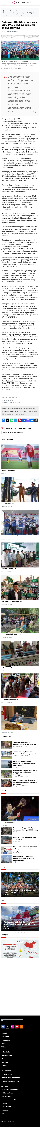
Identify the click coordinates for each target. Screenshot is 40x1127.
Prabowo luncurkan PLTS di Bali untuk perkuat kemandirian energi (25, 849)
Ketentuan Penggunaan (10, 1089)
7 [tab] (24, 932)
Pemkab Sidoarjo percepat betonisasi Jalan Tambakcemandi (18, 502)
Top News (5, 791)
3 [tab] (20, 898)
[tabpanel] (20, 884)
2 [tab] (17, 898)
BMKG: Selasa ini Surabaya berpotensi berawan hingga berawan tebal (23, 858)
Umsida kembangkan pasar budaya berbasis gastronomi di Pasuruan (19, 633)
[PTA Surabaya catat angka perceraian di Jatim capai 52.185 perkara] (20, 653)
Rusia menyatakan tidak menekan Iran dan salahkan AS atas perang (24, 763)
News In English (7, 1074)
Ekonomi (4, 1059)
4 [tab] (23, 898)
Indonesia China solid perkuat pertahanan (18, 1003)
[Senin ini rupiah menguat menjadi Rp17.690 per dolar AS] (6, 745)
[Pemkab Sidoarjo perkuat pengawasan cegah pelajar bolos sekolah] (20, 686)
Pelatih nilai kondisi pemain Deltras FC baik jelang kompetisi (18, 469)
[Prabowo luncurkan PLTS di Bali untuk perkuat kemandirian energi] (6, 850)
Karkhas (4, 1066)
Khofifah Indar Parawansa (13, 432)
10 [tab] (33, 932)
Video (3, 901)
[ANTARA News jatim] (22, 2)
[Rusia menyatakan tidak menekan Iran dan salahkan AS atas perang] (6, 764)
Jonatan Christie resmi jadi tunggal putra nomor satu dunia (17, 821)
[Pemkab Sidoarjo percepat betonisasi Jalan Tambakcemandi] (20, 489)
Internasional (6, 1071)
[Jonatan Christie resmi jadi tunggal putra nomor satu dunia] (20, 808)
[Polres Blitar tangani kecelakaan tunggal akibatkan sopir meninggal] (6, 774)
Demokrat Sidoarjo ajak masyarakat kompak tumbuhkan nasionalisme (19, 535)
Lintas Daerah (6, 1055)
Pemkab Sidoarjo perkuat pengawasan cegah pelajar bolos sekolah (19, 699)
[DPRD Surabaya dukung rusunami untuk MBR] (19, 718)
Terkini (4, 1033)
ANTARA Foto (6, 1107)
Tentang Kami (6, 1096)
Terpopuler (6, 736)
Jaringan (4, 1086)
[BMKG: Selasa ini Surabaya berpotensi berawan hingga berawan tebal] (6, 859)
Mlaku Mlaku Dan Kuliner (10, 1078)
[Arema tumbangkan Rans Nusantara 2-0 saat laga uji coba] (6, 755)
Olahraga (4, 1062)
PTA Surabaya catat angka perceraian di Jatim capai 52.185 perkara (19, 666)
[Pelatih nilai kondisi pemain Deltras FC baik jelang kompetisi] (20, 457)
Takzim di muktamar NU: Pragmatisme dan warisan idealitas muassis (18, 600)
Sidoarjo (8, 428)
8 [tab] (27, 932)
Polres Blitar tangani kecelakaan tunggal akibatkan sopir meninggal (25, 773)
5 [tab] (26, 898)
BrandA (4, 1103)
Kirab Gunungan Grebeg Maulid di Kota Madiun (19, 891)
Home (7, 11)
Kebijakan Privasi (7, 1093)
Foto (3, 867)
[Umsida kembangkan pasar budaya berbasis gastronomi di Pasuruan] (20, 620)
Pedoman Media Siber (9, 1100)
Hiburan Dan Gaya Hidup (10, 1081)
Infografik (5, 935)
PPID (3, 1114)
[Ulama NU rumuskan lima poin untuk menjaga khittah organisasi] (20, 555)
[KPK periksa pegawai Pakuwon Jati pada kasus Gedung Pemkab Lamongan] (6, 783)
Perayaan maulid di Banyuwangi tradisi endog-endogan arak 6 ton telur (19, 924)
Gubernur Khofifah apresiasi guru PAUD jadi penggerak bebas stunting (18, 14)
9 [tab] (30, 932)
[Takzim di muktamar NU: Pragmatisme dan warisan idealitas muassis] (20, 588)
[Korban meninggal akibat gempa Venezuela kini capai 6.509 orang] (6, 831)
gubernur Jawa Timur (23, 428)
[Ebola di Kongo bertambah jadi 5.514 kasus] (6, 840)
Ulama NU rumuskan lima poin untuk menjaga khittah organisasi (19, 568)
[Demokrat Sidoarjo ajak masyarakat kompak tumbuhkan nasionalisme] (20, 522)
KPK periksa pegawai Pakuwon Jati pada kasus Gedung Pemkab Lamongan (25, 782)
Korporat (4, 1110)
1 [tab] (14, 898)
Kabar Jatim (16, 11)
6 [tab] (21, 932)
